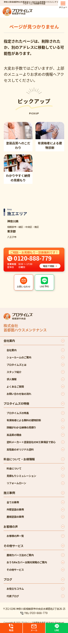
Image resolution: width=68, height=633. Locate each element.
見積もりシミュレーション (21, 476)
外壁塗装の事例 (15, 509)
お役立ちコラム (15, 588)
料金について (14, 468)
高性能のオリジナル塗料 (20, 449)
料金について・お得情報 (19, 459)
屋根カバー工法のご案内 (20, 555)
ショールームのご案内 (19, 357)
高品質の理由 (14, 435)
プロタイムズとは (16, 365)
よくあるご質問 (15, 386)
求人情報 (11, 379)
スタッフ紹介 (14, 372)
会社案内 (9, 340)
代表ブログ (13, 596)
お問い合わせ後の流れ (19, 394)
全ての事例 (13, 502)
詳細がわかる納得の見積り (21, 427)
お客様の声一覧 (15, 536)
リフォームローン (16, 483)
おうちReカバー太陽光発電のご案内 (27, 562)
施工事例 (9, 493)
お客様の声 (11, 526)
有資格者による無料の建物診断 (24, 420)
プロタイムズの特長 (18, 413)
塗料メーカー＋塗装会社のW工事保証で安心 (31, 442)
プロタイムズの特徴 (16, 403)
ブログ (8, 579)
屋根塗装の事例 (15, 516)
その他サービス (13, 546)
